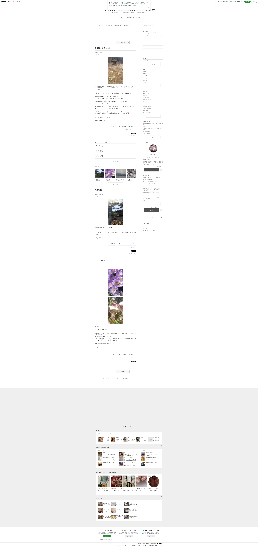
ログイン (254, 1)
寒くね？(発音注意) (147, 112)
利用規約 (134, 545)
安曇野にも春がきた (103, 48)
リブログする (132, 126)
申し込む (151, 536)
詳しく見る (129, 536)
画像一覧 (119, 25)
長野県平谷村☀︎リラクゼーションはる (151, 192)
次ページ (123, 42)
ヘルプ (161, 545)
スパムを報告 (120, 545)
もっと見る (115, 161)
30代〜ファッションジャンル (103, 433)
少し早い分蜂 (100, 260)
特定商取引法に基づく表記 (152, 545)
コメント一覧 (134, 129)
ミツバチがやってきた (148, 99)
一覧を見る (153, 64)
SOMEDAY (153, 155)
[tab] (103, 433)
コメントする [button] (123, 127)
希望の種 (145, 103)
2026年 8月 (153, 32)
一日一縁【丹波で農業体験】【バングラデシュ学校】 (153, 124)
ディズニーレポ (122, 450)
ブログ (99, 54)
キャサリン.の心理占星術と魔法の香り (151, 181)
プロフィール (150, 157)
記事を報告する (133, 135)
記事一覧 (110, 25)
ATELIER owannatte (147, 179)
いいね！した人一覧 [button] (125, 129)
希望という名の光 (147, 108)
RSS (146, 228)
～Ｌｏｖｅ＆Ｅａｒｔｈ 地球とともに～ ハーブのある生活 (153, 197)
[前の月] (148, 33)
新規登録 (247, 1)
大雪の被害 (145, 110)
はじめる (107, 536)
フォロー (152, 169)
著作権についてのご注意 (150, 230)
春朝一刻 (145, 101)
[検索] (161, 26)
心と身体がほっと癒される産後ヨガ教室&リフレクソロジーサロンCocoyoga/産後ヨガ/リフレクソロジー (153, 189)
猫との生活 (143, 450)
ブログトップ (99, 25)
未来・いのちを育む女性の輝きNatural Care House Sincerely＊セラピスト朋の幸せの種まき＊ (152, 128)
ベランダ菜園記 (146, 133)
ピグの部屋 (156, 157)
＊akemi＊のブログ (147, 186)
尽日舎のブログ (146, 131)
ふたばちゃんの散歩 (147, 106)
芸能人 (111, 433)
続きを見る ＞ (160, 166)
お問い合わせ (127, 545)
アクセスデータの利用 (142, 545)
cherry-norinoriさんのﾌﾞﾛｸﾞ (149, 183)
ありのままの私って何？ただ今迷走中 (151, 195)
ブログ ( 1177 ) (146, 60)
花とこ (144, 200)
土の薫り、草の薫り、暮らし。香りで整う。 (152, 177)
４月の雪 (98, 190)
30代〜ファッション (102, 450)
